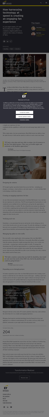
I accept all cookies (24, 112)
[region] (24, 108)
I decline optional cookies (24, 116)
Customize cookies (24, 119)
